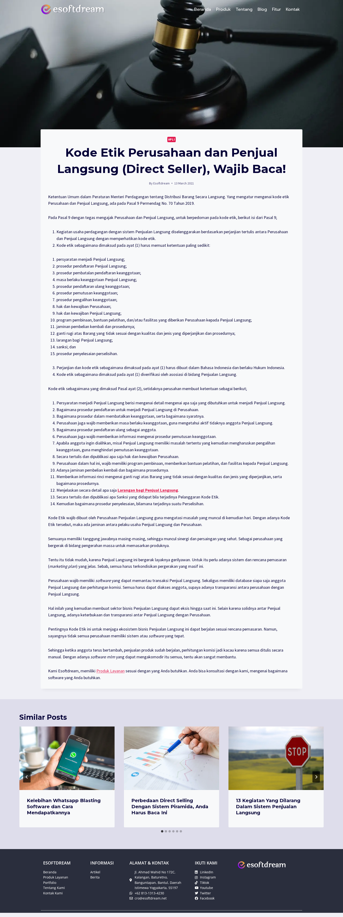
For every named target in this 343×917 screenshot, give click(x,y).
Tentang (244, 9)
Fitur (276, 9)
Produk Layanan (110, 671)
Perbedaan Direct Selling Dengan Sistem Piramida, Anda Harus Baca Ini (169, 806)
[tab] (162, 831)
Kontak (293, 9)
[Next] (316, 777)
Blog (262, 9)
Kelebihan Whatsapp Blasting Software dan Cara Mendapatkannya (64, 806)
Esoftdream (161, 183)
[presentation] (67, 758)
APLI (171, 139)
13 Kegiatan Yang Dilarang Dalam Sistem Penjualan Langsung (268, 806)
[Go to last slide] (27, 777)
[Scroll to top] (332, 908)
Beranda (202, 9)
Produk (223, 9)
